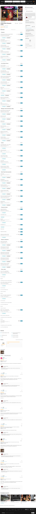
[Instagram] (30, 40)
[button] (5, 1)
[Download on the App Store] (27, 509)
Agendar (21, 34)
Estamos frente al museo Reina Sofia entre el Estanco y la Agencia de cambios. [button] (30, 22)
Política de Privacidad (10, 510)
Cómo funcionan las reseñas (19, 339)
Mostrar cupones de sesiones (29, 11)
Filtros (2, 355)
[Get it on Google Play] (32, 509)
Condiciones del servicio (13, 509)
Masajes (28, 3)
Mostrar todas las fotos (14, 19)
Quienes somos (4, 509)
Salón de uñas (9, 3)
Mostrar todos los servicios (3, 61)
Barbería (5, 3)
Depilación (14, 3)
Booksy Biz (22, 509)
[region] (18, 499)
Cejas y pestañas (18, 3)
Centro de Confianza (16, 510)
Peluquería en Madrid (6, 505)
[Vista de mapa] (30, 16)
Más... (34, 3)
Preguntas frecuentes (7, 509)
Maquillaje (32, 3)
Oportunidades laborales (18, 509)
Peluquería (2, 3)
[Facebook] (33, 513)
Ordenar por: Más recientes (7, 355)
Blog (2, 509)
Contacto (24, 509)
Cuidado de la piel (24, 3)
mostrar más (2, 415)
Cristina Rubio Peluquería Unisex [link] (11, 505)
